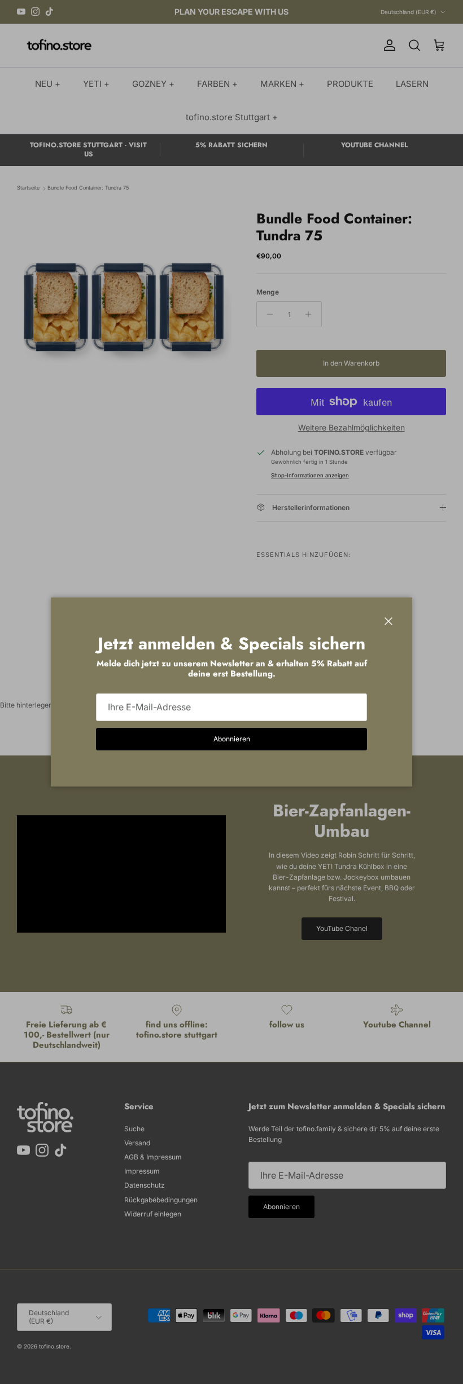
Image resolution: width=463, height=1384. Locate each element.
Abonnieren (231, 739)
